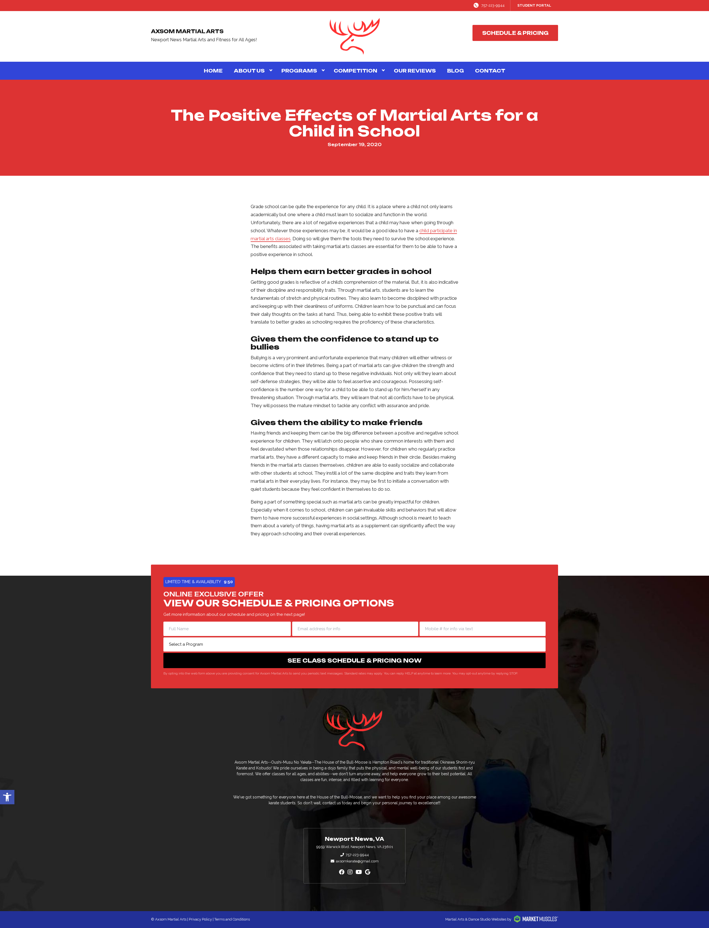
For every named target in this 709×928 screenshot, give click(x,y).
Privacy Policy (200, 919)
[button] (7, 797)
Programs (299, 71)
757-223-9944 (493, 5)
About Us (249, 71)
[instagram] (350, 872)
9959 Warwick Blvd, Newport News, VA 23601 (354, 847)
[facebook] (342, 872)
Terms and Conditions (232, 919)
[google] (367, 872)
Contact (490, 71)
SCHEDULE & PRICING (515, 33)
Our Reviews (415, 71)
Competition (355, 71)
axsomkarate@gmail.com (357, 861)
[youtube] (359, 872)
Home (213, 71)
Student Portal (534, 5)
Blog (455, 71)
